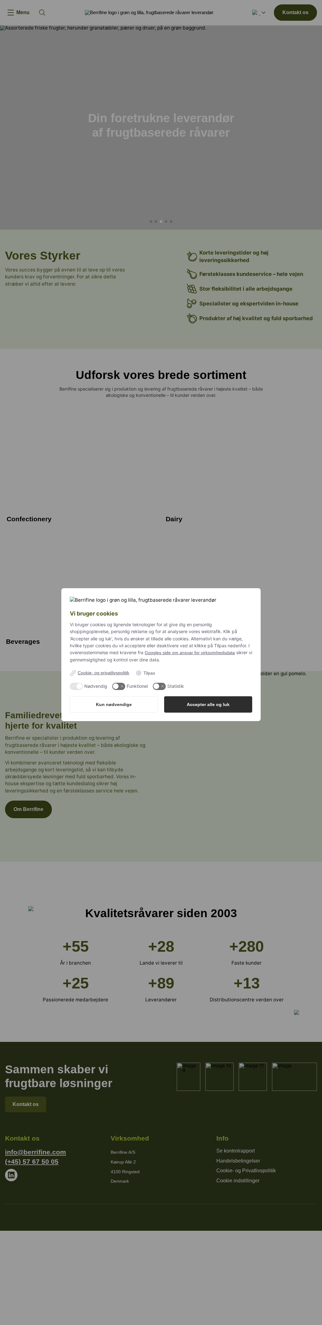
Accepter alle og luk (208, 704)
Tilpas (149, 673)
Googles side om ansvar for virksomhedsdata (190, 652)
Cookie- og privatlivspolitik (103, 672)
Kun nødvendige (114, 704)
